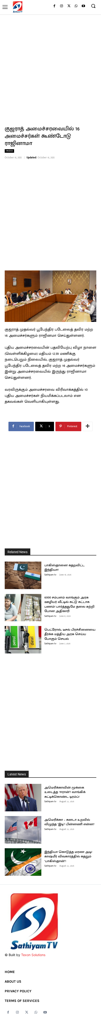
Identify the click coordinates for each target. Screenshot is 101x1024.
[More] (88, 426)
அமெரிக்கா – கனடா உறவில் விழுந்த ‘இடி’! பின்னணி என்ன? (69, 822)
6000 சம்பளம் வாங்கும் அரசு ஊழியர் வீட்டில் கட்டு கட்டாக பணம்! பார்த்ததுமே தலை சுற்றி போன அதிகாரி (69, 604)
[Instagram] (61, 6)
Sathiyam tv (50, 575)
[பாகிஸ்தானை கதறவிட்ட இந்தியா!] (23, 575)
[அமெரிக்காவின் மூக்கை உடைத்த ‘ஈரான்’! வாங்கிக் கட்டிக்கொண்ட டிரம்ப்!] (23, 797)
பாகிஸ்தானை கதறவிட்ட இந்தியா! (64, 567)
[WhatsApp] (76, 6)
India (9, 151)
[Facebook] (54, 6)
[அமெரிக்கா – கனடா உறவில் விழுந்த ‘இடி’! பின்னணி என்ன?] (23, 830)
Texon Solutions (33, 955)
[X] (69, 6)
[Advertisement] (50, 67)
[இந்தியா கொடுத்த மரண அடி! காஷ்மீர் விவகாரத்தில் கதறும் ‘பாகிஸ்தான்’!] (23, 862)
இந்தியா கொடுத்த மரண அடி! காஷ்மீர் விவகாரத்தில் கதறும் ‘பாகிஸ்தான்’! (68, 856)
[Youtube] (83, 6)
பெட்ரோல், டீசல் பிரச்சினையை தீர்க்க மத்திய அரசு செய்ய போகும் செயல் (69, 634)
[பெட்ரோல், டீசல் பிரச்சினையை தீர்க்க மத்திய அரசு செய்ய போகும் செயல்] (23, 639)
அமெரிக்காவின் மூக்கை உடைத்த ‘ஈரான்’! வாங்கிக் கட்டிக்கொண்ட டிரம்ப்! (64, 792)
